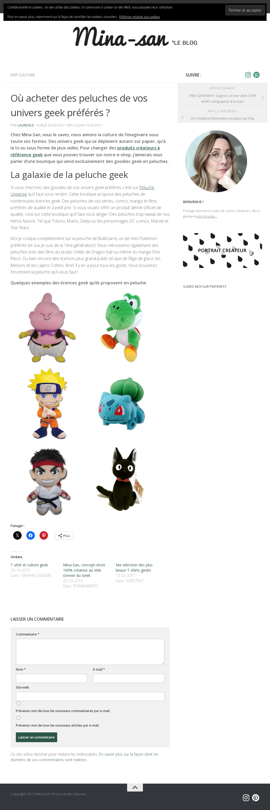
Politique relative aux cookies (139, 17)
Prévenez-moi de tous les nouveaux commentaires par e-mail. (63, 711)
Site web (22, 687)
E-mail (99, 669)
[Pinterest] (256, 75)
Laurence (26, 125)
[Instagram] (248, 75)
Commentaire (27, 634)
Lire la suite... (207, 216)
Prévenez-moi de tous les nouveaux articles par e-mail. (57, 725)
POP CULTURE (23, 74)
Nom (21, 669)
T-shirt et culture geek (29, 564)
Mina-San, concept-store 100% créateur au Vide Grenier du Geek (84, 570)
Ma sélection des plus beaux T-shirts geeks (134, 567)
